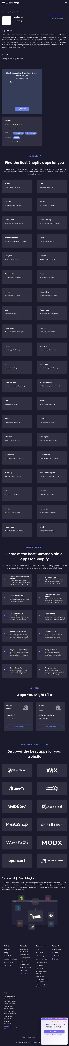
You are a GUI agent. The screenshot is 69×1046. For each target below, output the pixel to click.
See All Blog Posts (7, 1027)
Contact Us (39, 968)
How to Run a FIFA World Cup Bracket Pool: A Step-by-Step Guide (10, 997)
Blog (37, 949)
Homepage (7, 949)
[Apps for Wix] (52, 770)
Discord (56, 959)
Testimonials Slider (26, 967)
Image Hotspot (24, 955)
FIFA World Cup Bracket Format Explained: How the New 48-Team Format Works (9, 1007)
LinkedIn (56, 956)
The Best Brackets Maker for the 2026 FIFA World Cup (9, 1012)
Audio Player (24, 970)
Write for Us (39, 965)
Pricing (6, 953)
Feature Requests (41, 962)
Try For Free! (22, 109)
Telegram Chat (24, 961)
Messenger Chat (25, 958)
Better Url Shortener (47, 715)
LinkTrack (20, 12)
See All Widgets (24, 973)
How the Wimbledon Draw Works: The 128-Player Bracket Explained (10, 1002)
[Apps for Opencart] (17, 861)
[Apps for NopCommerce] (52, 861)
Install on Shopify (58, 18)
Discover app (18, 726)
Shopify (12, 12)
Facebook (57, 949)
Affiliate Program (41, 956)
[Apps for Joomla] (52, 806)
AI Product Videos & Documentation (42, 986)
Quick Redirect (12, 715)
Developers (7, 965)
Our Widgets (8, 956)
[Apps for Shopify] (17, 788)
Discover (4, 12)
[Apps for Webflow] (17, 806)
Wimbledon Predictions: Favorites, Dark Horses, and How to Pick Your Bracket (10, 1022)
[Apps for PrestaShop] (17, 824)
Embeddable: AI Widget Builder (25, 950)
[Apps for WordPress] (17, 770)
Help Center (39, 953)
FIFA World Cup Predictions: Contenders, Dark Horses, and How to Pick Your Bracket (10, 1017)
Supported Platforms (10, 959)
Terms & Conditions (28, 1037)
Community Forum (42, 959)
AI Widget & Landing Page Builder (42, 981)
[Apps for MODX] (52, 842)
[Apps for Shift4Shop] (52, 824)
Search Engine (8, 962)
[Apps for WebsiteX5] (17, 842)
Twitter (56, 953)
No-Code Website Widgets (41, 972)
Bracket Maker (40, 977)
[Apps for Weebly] (52, 788)
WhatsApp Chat (25, 964)
